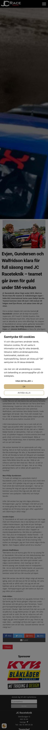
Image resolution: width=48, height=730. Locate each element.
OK (24, 386)
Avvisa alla (24, 393)
